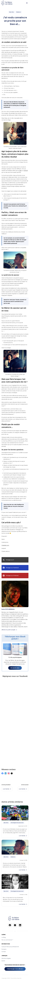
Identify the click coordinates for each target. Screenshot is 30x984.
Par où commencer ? (7, 940)
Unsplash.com (5, 545)
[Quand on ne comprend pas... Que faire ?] (15, 881)
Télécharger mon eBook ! (15, 969)
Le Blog (4, 937)
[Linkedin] (20, 925)
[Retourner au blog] (15, 918)
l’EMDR (26, 170)
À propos (4, 949)
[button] (27, 3)
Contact (4, 951)
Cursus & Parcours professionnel (10, 946)
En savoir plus (15, 668)
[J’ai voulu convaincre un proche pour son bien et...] (15, 847)
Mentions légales (6, 958)
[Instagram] (15, 925)
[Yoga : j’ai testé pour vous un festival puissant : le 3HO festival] (15, 812)
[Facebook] (10, 925)
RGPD (3, 961)
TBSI (20, 170)
